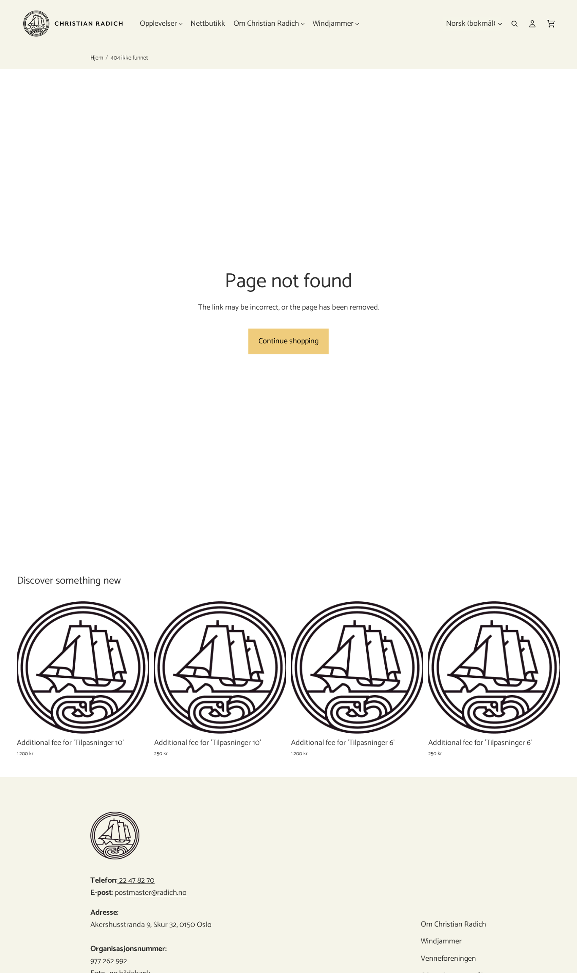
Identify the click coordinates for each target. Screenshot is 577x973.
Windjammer (441, 941)
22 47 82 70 (136, 880)
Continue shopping (288, 341)
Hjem (96, 58)
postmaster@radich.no (151, 892)
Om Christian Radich (454, 924)
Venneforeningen (448, 958)
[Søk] (514, 23)
